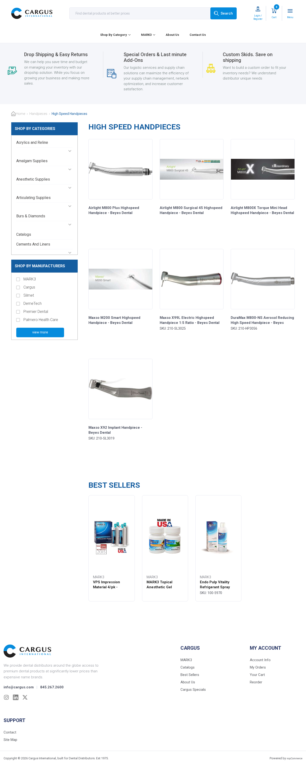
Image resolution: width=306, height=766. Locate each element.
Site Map (10, 740)
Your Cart (257, 675)
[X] (25, 697)
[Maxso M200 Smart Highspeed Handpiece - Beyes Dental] (120, 279)
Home (20, 114)
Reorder (256, 682)
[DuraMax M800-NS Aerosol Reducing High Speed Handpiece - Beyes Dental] (263, 279)
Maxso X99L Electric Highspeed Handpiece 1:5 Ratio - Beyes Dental (189, 320)
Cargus (29, 287)
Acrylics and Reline (32, 142)
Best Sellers (189, 675)
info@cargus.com (19, 687)
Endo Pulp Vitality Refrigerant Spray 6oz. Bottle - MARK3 (217, 587)
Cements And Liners (33, 244)
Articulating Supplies (33, 197)
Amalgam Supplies (32, 161)
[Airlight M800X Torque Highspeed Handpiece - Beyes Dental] (263, 169)
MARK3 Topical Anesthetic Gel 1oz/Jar (159, 587)
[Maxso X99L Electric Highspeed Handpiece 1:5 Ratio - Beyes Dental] (192, 279)
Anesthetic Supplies (33, 179)
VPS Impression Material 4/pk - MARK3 (106, 587)
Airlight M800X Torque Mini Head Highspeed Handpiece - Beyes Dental (262, 210)
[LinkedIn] (15, 697)
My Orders (258, 667)
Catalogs (23, 234)
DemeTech (32, 303)
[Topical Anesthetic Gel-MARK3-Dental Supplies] (165, 536)
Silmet (28, 295)
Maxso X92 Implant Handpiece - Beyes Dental (115, 430)
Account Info (260, 660)
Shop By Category (113, 35)
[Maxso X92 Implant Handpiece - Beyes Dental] (120, 389)
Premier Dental (35, 311)
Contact (10, 732)
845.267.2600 (52, 687)
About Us (172, 35)
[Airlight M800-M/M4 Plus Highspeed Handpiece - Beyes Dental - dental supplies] (120, 169)
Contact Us (198, 35)
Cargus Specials (193, 689)
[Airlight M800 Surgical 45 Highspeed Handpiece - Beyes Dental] (192, 169)
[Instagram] (6, 697)
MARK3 (146, 35)
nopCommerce (294, 758)
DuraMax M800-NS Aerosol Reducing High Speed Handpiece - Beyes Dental (262, 323)
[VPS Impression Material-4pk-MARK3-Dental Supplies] (111, 536)
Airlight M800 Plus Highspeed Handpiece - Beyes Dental (113, 210)
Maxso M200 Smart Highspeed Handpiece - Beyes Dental (114, 320)
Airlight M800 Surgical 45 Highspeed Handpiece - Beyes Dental (191, 210)
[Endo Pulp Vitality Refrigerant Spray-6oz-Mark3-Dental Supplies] (218, 536)
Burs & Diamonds (30, 216)
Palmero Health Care (40, 319)
